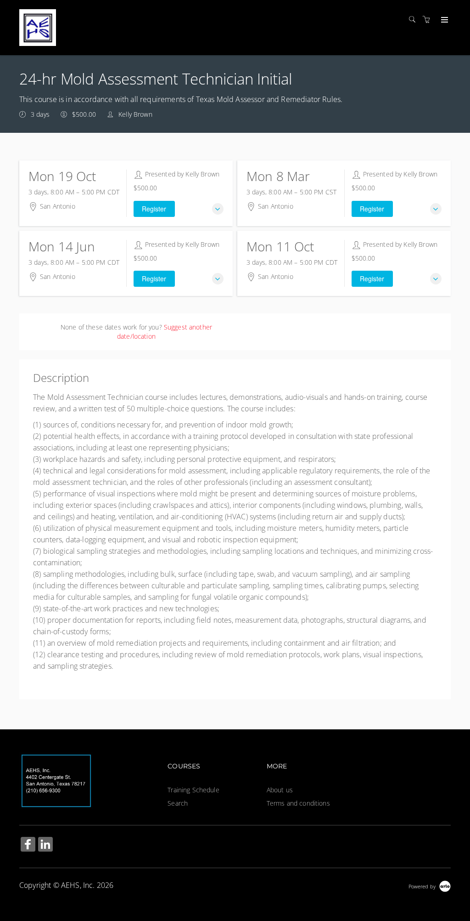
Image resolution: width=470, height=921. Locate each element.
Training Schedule (193, 789)
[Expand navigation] (443, 20)
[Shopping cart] (429, 19)
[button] (218, 209)
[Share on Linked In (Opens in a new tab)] (45, 845)
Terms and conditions (298, 803)
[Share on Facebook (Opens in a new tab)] (28, 845)
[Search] (414, 19)
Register (154, 208)
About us (280, 789)
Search (178, 803)
